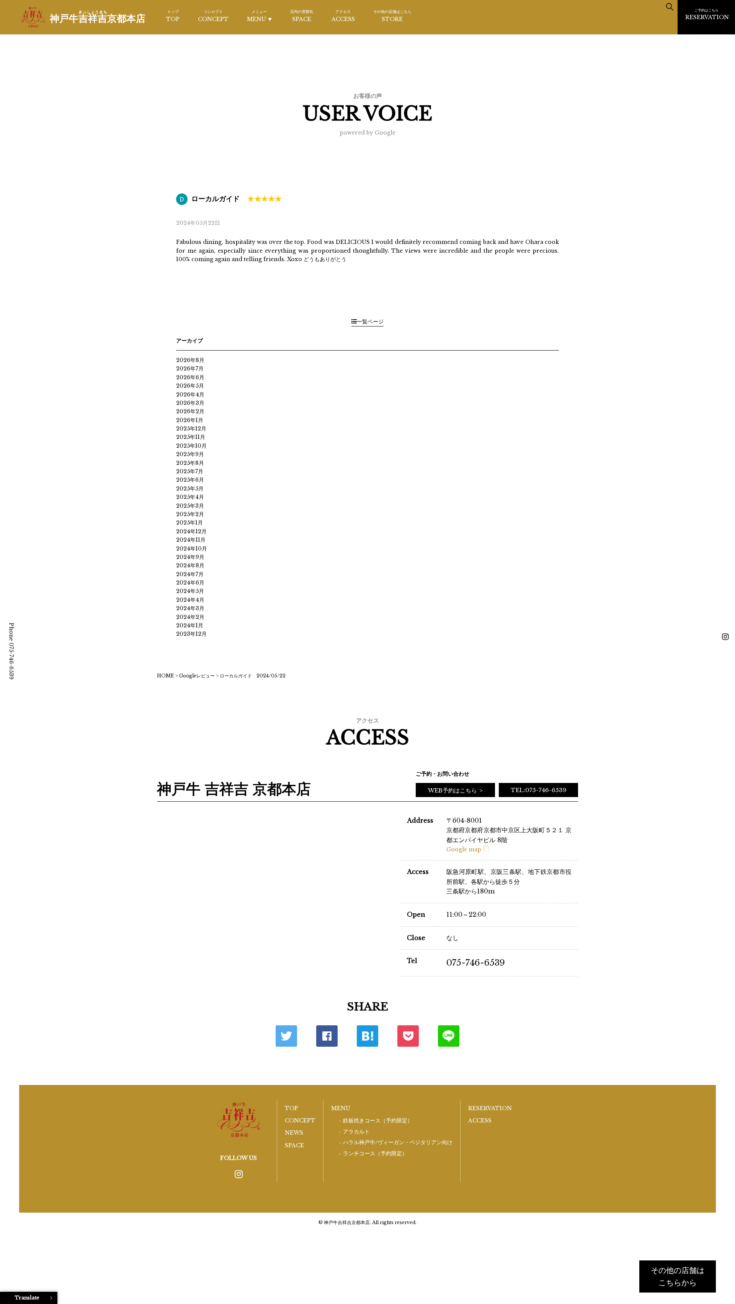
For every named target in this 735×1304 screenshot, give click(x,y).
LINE (448, 1036)
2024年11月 (191, 539)
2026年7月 (190, 368)
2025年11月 (190, 437)
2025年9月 (190, 454)
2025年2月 (190, 514)
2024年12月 (191, 531)
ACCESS (343, 16)
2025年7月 (189, 471)
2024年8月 (190, 565)
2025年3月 (190, 505)
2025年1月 (189, 522)
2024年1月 (189, 625)
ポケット (408, 1036)
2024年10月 (191, 548)
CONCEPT (213, 16)
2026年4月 (190, 394)
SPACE (301, 16)
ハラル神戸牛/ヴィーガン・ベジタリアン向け (397, 1142)
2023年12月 (191, 633)
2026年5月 (190, 385)
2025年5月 (190, 488)
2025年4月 (190, 497)
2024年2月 (190, 617)
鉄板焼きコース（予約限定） (378, 1120)
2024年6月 (190, 582)
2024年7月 (190, 574)
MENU (257, 16)
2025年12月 (191, 428)
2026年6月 (190, 377)
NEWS (294, 1132)
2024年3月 (190, 608)
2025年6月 (190, 479)
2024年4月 (190, 599)
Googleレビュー (197, 676)
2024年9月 (190, 557)
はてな (367, 1036)
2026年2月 (190, 411)
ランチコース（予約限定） (375, 1153)
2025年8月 (190, 463)
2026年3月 (190, 402)
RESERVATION (707, 14)
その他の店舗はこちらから (677, 1276)
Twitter (286, 1036)
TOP (173, 16)
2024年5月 (190, 591)
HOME (165, 676)
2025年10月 (191, 445)
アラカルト (356, 1132)
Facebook (327, 1036)
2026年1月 (189, 420)
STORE (392, 16)
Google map (463, 849)
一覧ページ (370, 321)
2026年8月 (190, 360)
